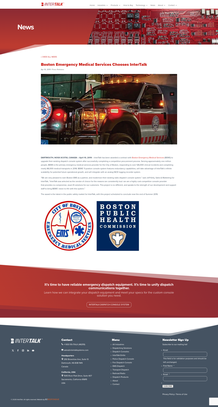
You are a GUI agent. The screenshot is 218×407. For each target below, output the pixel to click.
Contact (171, 5)
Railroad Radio (119, 373)
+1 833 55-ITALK (71, 344)
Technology (140, 5)
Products (114, 5)
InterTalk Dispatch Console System (109, 304)
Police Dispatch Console (123, 359)
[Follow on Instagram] (23, 350)
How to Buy (128, 5)
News (153, 5)
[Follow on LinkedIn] (28, 350)
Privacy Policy (168, 394)
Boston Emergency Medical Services (148, 157)
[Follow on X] (13, 350)
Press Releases (58, 69)
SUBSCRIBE (168, 386)
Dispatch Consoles (121, 351)
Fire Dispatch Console (122, 362)
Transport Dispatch (121, 370)
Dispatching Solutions (122, 348)
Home (92, 5)
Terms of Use (181, 394)
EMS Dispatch (119, 366)
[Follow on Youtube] (33, 350)
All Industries (118, 344)
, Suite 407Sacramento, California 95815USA (76, 379)
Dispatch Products (120, 377)
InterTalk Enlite (119, 355)
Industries (101, 5)
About (160, 5)
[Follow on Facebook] (18, 350)
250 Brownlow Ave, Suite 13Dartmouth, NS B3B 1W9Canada (75, 363)
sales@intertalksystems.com (76, 350)
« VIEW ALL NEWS (49, 57)
